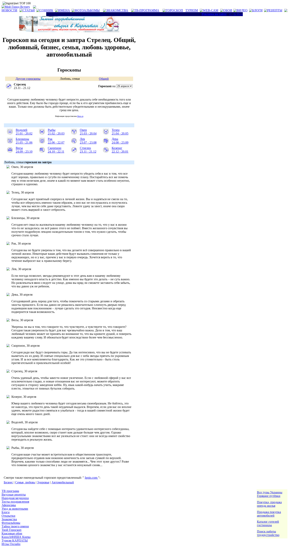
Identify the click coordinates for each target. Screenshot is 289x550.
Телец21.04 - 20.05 (120, 131)
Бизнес (8, 482)
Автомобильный (63, 482)
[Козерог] (106, 151)
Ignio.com (91, 477)
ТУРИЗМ (191, 10)
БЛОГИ (257, 10)
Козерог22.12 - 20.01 (120, 149)
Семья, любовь (25, 482)
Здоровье (43, 482)
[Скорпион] (42, 151)
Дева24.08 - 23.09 (120, 140)
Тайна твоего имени (15, 526)
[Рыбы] (42, 133)
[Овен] (74, 133)
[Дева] (106, 142)
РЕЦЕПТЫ (274, 10)
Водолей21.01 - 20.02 (24, 131)
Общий (104, 78)
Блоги (6, 512)
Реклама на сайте (214, 14)
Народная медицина (15, 498)
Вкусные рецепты (14, 494)
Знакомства (9, 519)
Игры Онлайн (11, 544)
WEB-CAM (210, 10)
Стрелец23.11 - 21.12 (88, 149)
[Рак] (42, 142)
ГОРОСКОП (174, 10)
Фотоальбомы (11, 522)
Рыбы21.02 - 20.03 (56, 131)
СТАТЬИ (29, 10)
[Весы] (10, 151)
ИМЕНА (64, 10)
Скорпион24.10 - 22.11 (56, 149)
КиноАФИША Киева (16, 537)
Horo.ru (80, 116)
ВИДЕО (242, 10)
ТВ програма (10, 491)
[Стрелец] (74, 151)
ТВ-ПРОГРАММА (146, 10)
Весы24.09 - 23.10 (24, 149)
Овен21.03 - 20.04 (88, 131)
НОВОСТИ (9, 10)
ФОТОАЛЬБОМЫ (87, 10)
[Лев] (74, 142)
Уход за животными (15, 508)
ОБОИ (227, 10)
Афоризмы (9, 505)
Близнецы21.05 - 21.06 (24, 140)
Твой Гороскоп (11, 530)
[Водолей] (10, 133)
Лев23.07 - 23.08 (88, 140)
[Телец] (106, 133)
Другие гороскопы (28, 78)
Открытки (8, 515)
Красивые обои (12, 533)
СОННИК (46, 10)
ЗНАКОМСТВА (117, 10)
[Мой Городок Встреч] (69, 31)
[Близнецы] (10, 142)
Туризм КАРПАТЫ (15, 540)
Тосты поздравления (15, 501)
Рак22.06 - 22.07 (56, 140)
